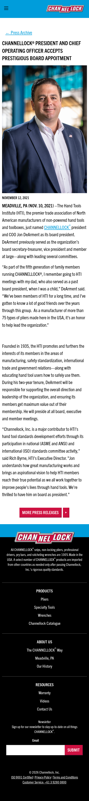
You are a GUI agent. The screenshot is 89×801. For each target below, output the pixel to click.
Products (44, 591)
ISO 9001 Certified (22, 777)
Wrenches (44, 615)
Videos (44, 701)
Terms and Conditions (65, 777)
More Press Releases (40, 512)
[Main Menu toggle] (6, 8)
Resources (45, 685)
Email (35, 740)
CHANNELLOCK (56, 227)
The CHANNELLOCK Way (45, 650)
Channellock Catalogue (44, 623)
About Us (44, 642)
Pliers (44, 599)
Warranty (44, 693)
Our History (44, 666)
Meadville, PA (44, 658)
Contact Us (44, 709)
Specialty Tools (44, 607)
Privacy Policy (43, 777)
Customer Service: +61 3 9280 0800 (44, 782)
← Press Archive (18, 32)
